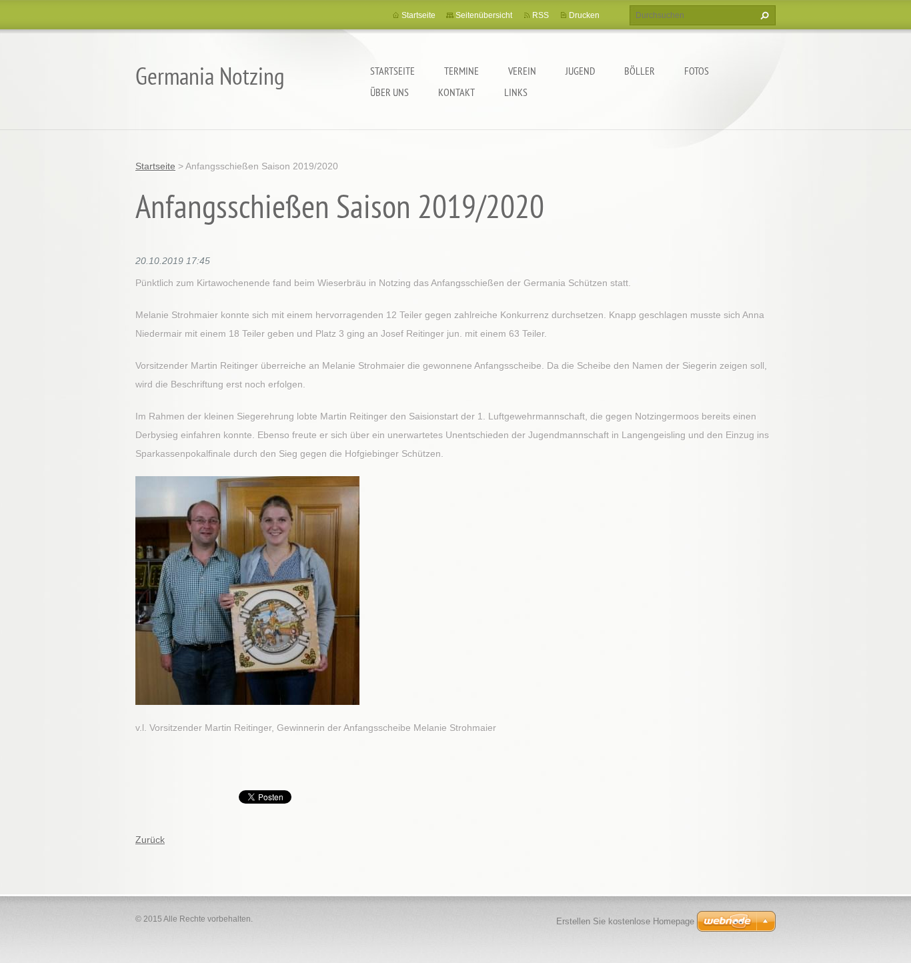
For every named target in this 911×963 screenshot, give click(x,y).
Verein (522, 70)
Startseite (392, 70)
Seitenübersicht (483, 15)
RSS (540, 15)
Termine (461, 70)
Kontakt (456, 92)
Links (516, 92)
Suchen (763, 15)
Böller (639, 70)
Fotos (696, 70)
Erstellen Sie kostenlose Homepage (625, 921)
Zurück (150, 839)
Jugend (580, 70)
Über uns (389, 92)
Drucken (584, 15)
